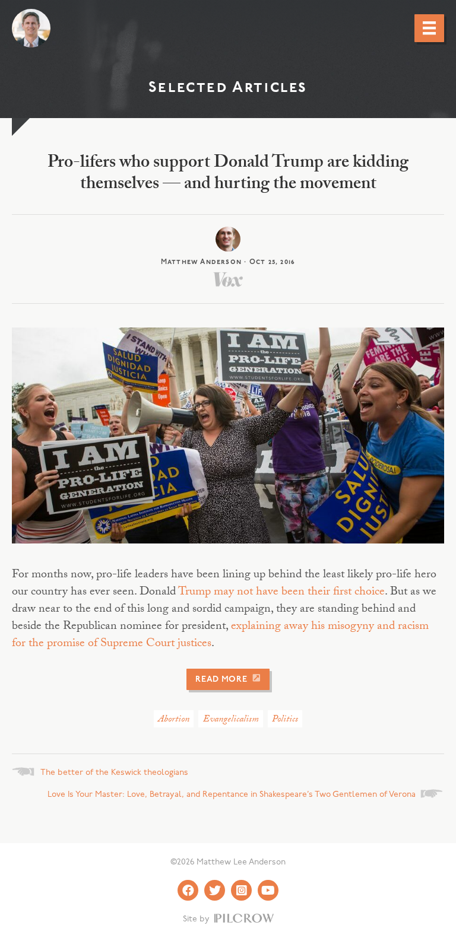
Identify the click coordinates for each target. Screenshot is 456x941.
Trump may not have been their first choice (281, 593)
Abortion (173, 720)
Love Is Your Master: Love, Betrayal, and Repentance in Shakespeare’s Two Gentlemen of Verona (232, 794)
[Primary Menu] (429, 28)
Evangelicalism (231, 720)
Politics (285, 720)
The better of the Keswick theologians (114, 772)
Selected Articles (228, 88)
